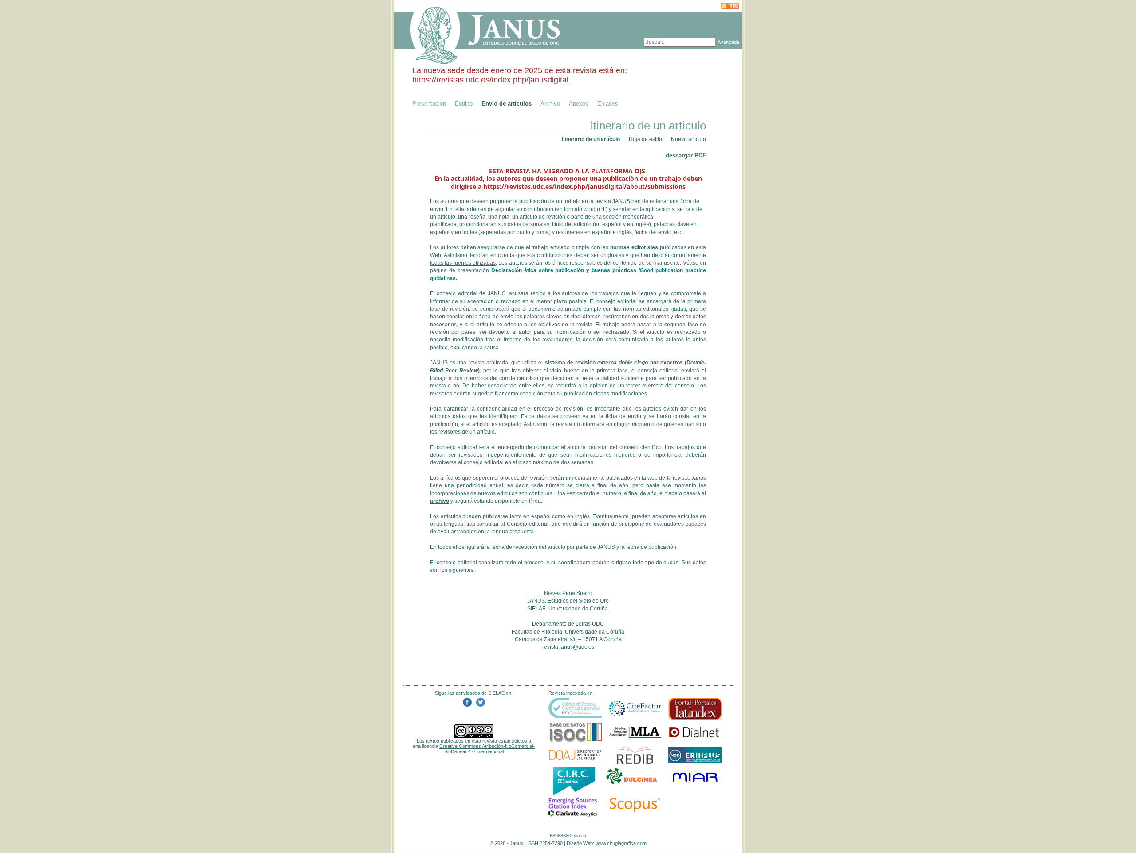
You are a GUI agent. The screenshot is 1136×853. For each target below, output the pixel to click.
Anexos (578, 103)
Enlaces (607, 103)
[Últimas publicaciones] (730, 6)
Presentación (429, 103)
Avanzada (728, 42)
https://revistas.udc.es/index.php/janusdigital (490, 79)
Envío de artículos (506, 103)
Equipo (464, 103)
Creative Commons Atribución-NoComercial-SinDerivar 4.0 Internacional (487, 748)
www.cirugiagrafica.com (621, 843)
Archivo (550, 103)
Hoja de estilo (645, 139)
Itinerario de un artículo (591, 139)
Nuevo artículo (688, 139)
